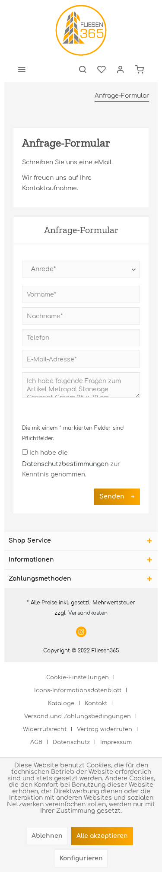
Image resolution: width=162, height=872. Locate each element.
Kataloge (61, 703)
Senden (111, 496)
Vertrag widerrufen (104, 729)
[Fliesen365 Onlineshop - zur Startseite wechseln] (81, 30)
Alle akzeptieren (102, 836)
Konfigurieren (81, 858)
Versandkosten (88, 613)
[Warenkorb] (139, 69)
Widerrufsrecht (45, 729)
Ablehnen (47, 836)
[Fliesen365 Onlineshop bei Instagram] (81, 633)
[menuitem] (21, 69)
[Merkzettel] (101, 69)
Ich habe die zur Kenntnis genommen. (71, 464)
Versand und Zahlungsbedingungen (77, 716)
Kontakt (96, 703)
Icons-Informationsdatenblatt (77, 690)
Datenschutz (71, 742)
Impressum (116, 742)
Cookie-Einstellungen (77, 677)
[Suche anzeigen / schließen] (82, 69)
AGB (36, 742)
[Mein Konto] (120, 69)
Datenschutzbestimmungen (65, 464)
